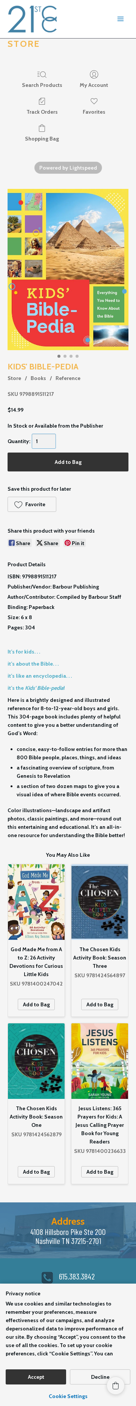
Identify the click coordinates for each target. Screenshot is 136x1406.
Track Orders (42, 111)
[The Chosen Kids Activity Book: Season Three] (99, 902)
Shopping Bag (42, 138)
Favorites (94, 111)
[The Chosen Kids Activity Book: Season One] (36, 1061)
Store (14, 378)
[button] (32, 504)
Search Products (42, 85)
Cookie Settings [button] (68, 1396)
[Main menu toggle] (120, 19)
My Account (94, 85)
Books (38, 378)
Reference (68, 378)
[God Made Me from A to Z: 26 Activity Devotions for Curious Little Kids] (36, 902)
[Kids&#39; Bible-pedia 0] (68, 269)
